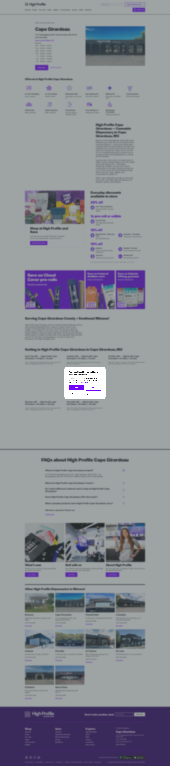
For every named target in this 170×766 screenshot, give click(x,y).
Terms (74, 382)
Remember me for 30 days (80, 394)
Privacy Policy (83, 382)
